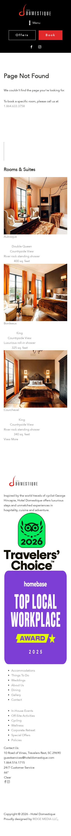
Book (50, 35)
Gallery (16, 695)
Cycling (16, 720)
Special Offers (20, 735)
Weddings (18, 680)
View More (11, 439)
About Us (17, 685)
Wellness (17, 725)
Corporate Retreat (23, 730)
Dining (15, 690)
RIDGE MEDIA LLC (45, 819)
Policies (16, 740)
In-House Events (22, 711)
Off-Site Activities (23, 716)
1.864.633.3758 (14, 106)
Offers (22, 35)
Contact (16, 700)
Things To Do (20, 675)
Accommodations (23, 670)
